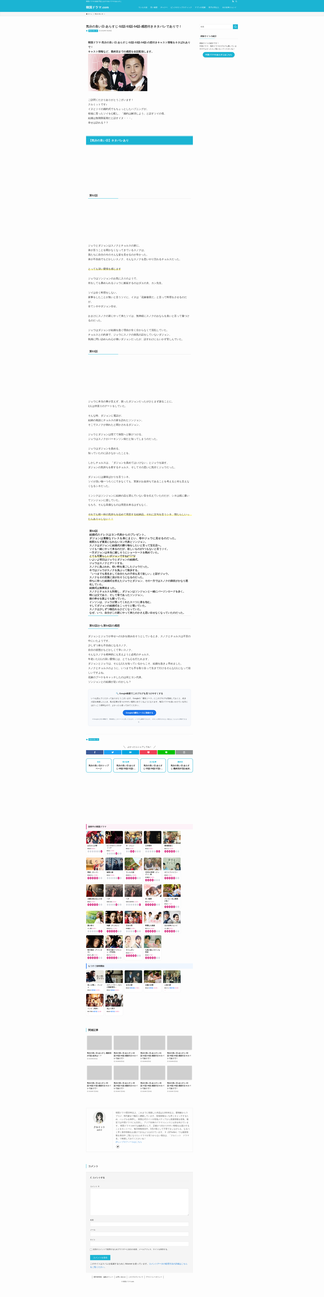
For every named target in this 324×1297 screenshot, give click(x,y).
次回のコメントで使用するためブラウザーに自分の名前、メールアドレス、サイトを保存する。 (131, 1249)
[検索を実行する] (235, 26)
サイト (92, 1240)
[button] (94, 752)
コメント (94, 1186)
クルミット (99, 1127)
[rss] (233, 1)
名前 (92, 1220)
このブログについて (135, 1277)
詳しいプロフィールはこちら (129, 1142)
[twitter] (117, 1146)
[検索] (236, 1)
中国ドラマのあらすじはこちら (218, 55)
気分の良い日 (93, 31)
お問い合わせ (121, 1277)
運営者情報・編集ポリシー (103, 1277)
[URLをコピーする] (184, 752)
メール (92, 1230)
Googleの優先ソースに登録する (139, 713)
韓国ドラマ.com (97, 7)
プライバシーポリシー (154, 1277)
